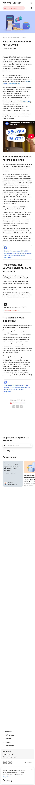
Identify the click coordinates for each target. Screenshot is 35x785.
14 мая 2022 (14, 602)
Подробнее (6, 777)
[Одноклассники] (17, 406)
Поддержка (7, 751)
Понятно (7, 781)
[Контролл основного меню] (31, 3)
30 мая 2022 (11, 569)
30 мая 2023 (11, 520)
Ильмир (8, 709)
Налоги (24, 37)
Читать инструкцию (10, 310)
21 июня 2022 (11, 550)
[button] (17, 403)
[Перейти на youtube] (9, 762)
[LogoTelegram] (13, 451)
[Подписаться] (30, 445)
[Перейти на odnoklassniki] (6, 762)
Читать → (13, 474)
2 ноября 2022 (12, 535)
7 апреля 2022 (12, 587)
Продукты (8, 738)
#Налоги (13, 400)
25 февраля (11, 506)
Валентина (9, 634)
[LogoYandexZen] (4, 451)
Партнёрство (9, 745)
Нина (7, 605)
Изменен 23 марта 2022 (17, 631)
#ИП (18, 400)
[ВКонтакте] (13, 406)
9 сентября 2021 (12, 644)
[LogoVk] (8, 451)
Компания (8, 731)
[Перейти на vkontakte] (4, 762)
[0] (3, 513)
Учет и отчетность (14, 37)
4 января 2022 (12, 617)
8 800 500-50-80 (8, 754)
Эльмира (9, 661)
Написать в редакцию (9, 757)
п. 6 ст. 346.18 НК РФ (23, 102)
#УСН (23, 400)
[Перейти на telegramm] (11, 762)
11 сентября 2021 (15, 658)
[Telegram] (21, 406)
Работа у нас (9, 735)
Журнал (5, 37)
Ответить (8, 513)
